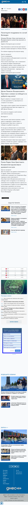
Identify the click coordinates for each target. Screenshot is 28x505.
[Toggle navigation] (22, 2)
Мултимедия (6, 483)
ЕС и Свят (5, 472)
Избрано (5, 475)
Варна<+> (5, 473)
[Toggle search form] (25, 2)
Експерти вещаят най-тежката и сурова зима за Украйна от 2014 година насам (18, 397)
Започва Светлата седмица (18, 230)
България (5, 470)
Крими (4, 480)
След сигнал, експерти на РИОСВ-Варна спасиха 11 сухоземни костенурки (19, 457)
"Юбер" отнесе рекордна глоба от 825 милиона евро (14, 303)
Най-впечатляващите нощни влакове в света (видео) (14, 301)
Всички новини (14, 321)
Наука (4, 482)
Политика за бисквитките (19, 473)
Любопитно (6, 478)
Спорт (4, 477)
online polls (14, 354)
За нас (17, 470)
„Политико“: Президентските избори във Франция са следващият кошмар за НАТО (18, 404)
